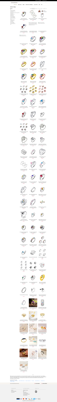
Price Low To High (40, 8)
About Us (12, 390)
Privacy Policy (12, 392)
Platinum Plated (12, 15)
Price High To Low (45, 8)
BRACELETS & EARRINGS (29, 4)
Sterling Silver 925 (12, 14)
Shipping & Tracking (25, 390)
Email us (36, 390)
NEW (39, 4)
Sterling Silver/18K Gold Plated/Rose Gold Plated (12, 20)
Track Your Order (37, 0)
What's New (36, 8)
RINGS (24, 4)
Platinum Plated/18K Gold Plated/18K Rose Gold (12, 18)
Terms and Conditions (13, 391)
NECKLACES (20, 4)
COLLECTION (36, 4)
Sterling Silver (11, 13)
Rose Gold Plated (12, 22)
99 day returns (24, 392)
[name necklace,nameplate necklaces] (14, 2)
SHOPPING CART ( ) (44, 0)
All (10, 9)
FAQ (41, 4)
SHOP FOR (15, 4)
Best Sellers (33, 8)
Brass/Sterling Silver (12, 16)
